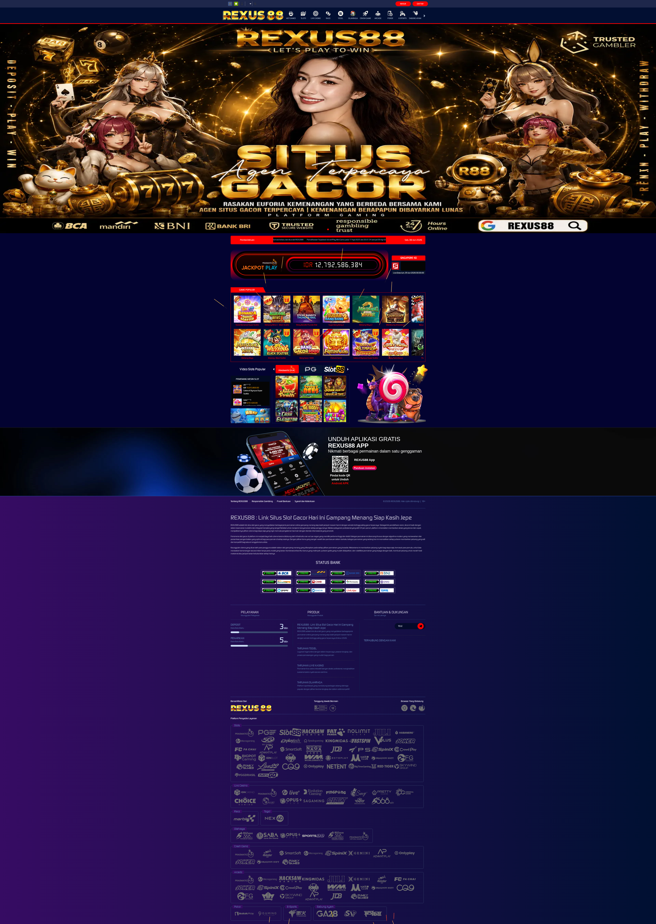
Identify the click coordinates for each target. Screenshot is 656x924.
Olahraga (353, 18)
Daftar (420, 4)
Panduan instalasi (364, 468)
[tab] (287, 369)
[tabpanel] (328, 128)
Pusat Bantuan (284, 501)
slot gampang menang (291, 547)
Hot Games (291, 18)
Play (271, 267)
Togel (340, 18)
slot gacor (243, 536)
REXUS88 (235, 525)
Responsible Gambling (262, 501)
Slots (303, 18)
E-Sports (403, 18)
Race (328, 18)
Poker (390, 18)
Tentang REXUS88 (239, 501)
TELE (400, 626)
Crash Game (365, 18)
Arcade (377, 18)
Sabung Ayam (415, 18)
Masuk (403, 4)
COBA (288, 383)
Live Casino (316, 18)
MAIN (249, 309)
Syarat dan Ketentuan (305, 501)
